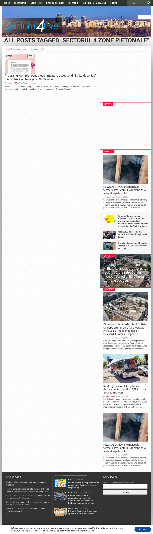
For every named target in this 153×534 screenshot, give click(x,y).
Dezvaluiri (73, 3)
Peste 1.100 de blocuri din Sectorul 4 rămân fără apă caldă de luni (132, 234)
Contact (114, 3)
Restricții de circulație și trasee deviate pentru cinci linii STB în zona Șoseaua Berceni (124, 389)
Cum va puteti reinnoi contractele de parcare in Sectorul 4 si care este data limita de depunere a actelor (81, 499)
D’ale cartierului (55, 3)
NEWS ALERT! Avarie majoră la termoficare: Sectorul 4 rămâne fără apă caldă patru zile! (124, 190)
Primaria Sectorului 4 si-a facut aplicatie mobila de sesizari (82, 512)
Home (7, 49)
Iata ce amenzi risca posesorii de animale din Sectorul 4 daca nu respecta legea (83, 485)
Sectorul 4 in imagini (94, 3)
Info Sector (36, 3)
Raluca (70, 480)
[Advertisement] (125, 78)
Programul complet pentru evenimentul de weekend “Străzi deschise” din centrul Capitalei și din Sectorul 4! (50, 77)
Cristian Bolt (72, 493)
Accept (142, 529)
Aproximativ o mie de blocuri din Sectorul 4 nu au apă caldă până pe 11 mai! (133, 245)
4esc (8, 489)
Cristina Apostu (109, 197)
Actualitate (20, 3)
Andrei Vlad (13, 83)
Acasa (7, 3)
